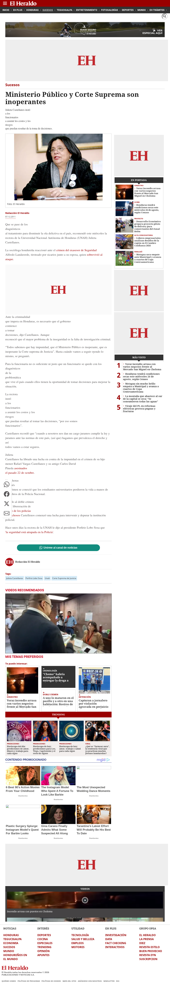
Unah (47, 578)
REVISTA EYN (147, 955)
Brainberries (23, 796)
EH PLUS (110, 928)
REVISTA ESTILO (149, 947)
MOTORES (78, 947)
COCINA (42, 939)
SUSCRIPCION (148, 959)
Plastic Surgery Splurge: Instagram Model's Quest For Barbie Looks (22, 829)
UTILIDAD (77, 928)
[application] (58, 623)
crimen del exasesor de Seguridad (76, 250)
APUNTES (43, 955)
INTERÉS (43, 928)
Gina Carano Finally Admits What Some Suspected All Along (54, 829)
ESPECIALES (44, 943)
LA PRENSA (146, 939)
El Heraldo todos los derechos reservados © (25, 972)
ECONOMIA (10, 943)
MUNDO (8, 951)
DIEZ (142, 943)
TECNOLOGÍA (80, 935)
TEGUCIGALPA (12, 939)
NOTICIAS (9, 928)
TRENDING (44, 947)
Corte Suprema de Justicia (64, 578)
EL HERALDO (147, 935)
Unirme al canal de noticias (60, 547)
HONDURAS (11, 935)
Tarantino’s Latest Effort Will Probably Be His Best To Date (94, 829)
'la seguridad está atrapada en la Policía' (29, 532)
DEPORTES (44, 935)
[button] (6, 484)
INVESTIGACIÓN (115, 935)
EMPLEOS (77, 943)
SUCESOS (9, 947)
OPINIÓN (43, 951)
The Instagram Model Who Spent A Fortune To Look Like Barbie (57, 791)
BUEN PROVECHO (150, 951)
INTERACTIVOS (115, 947)
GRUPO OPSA (147, 928)
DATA (108, 939)
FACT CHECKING (115, 943)
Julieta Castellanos (14, 578)
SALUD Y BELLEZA (82, 939)
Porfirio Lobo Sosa (34, 578)
